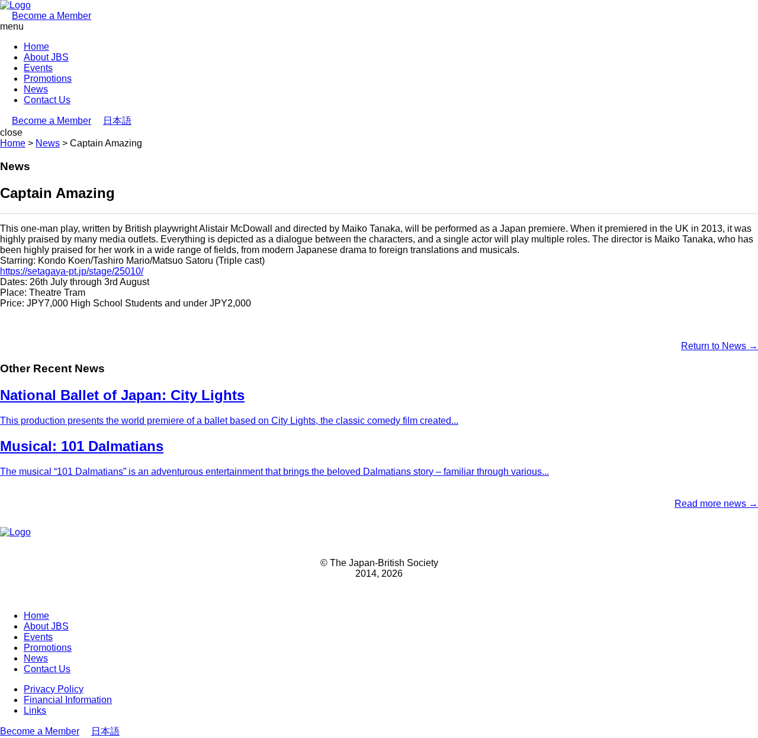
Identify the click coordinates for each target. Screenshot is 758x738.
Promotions (48, 79)
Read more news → (716, 504)
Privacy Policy (53, 689)
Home (36, 46)
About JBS (46, 57)
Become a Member (51, 16)
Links (35, 710)
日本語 (117, 121)
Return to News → (719, 346)
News (36, 89)
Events (38, 68)
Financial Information (68, 700)
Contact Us (47, 100)
